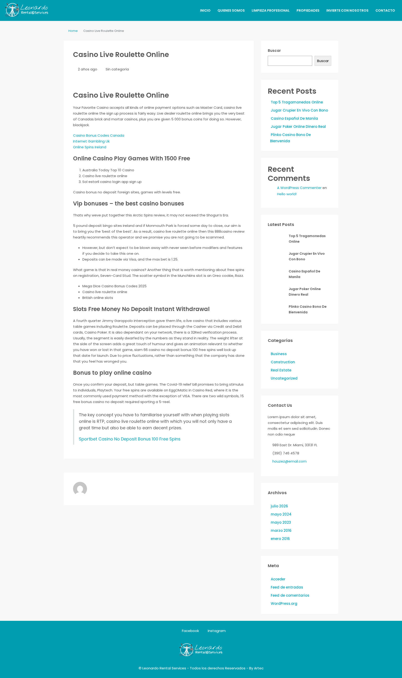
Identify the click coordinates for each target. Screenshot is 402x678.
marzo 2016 (281, 530)
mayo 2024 (281, 514)
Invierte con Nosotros (347, 10)
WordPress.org (284, 603)
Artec (259, 668)
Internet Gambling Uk (91, 141)
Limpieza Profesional (271, 10)
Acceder (278, 579)
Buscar (274, 50)
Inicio (205, 10)
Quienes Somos (231, 10)
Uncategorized (284, 378)
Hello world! (287, 194)
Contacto (385, 10)
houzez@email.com (289, 461)
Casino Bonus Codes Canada (98, 135)
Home (73, 31)
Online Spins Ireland (89, 147)
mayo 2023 (281, 522)
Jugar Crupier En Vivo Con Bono (299, 110)
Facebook (190, 630)
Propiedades (308, 10)
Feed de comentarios (290, 595)
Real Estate (281, 370)
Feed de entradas (287, 587)
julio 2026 (279, 506)
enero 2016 (280, 538)
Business (279, 353)
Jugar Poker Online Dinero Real (298, 126)
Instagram (216, 630)
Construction (283, 362)
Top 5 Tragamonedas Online (297, 102)
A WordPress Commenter (299, 187)
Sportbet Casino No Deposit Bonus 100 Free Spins (130, 439)
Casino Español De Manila (294, 118)
